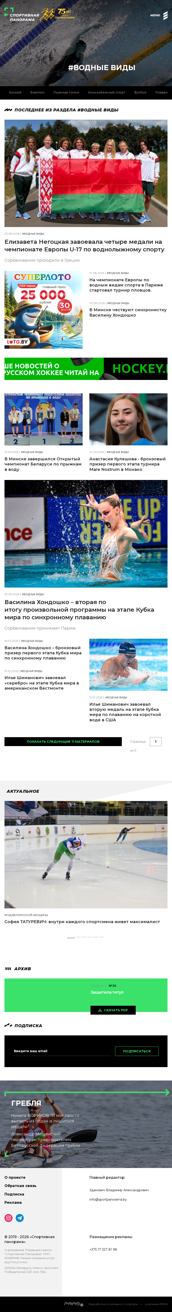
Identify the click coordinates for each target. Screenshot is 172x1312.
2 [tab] (79, 938)
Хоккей (15, 92)
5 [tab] (96, 938)
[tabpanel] (86, 866)
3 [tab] (84, 938)
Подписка (14, 1194)
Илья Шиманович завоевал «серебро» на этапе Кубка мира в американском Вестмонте (41, 683)
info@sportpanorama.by (108, 1199)
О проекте (15, 1177)
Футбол (140, 92)
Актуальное (23, 791)
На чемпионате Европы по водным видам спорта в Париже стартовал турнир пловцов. (126, 285)
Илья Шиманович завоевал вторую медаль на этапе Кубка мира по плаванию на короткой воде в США (125, 712)
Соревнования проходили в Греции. (42, 260)
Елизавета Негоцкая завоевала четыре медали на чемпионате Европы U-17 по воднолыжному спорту (84, 245)
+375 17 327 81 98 (103, 1249)
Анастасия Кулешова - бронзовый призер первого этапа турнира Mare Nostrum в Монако (127, 464)
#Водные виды (33, 234)
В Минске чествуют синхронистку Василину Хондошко (128, 312)
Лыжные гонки (66, 92)
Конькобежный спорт (106, 92)
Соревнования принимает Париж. (40, 628)
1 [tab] (71, 938)
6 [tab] (102, 938)
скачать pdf (116, 1010)
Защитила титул (107, 992)
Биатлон (37, 92)
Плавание (163, 92)
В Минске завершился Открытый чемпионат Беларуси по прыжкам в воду (43, 464)
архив (22, 968)
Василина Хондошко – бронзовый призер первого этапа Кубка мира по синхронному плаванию (43, 653)
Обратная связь (20, 1186)
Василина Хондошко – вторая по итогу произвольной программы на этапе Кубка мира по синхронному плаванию (79, 610)
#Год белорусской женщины (26, 915)
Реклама (13, 1202)
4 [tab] (90, 938)
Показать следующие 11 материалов (63, 742)
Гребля (26, 1103)
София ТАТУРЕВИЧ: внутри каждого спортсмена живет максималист (82, 921)
